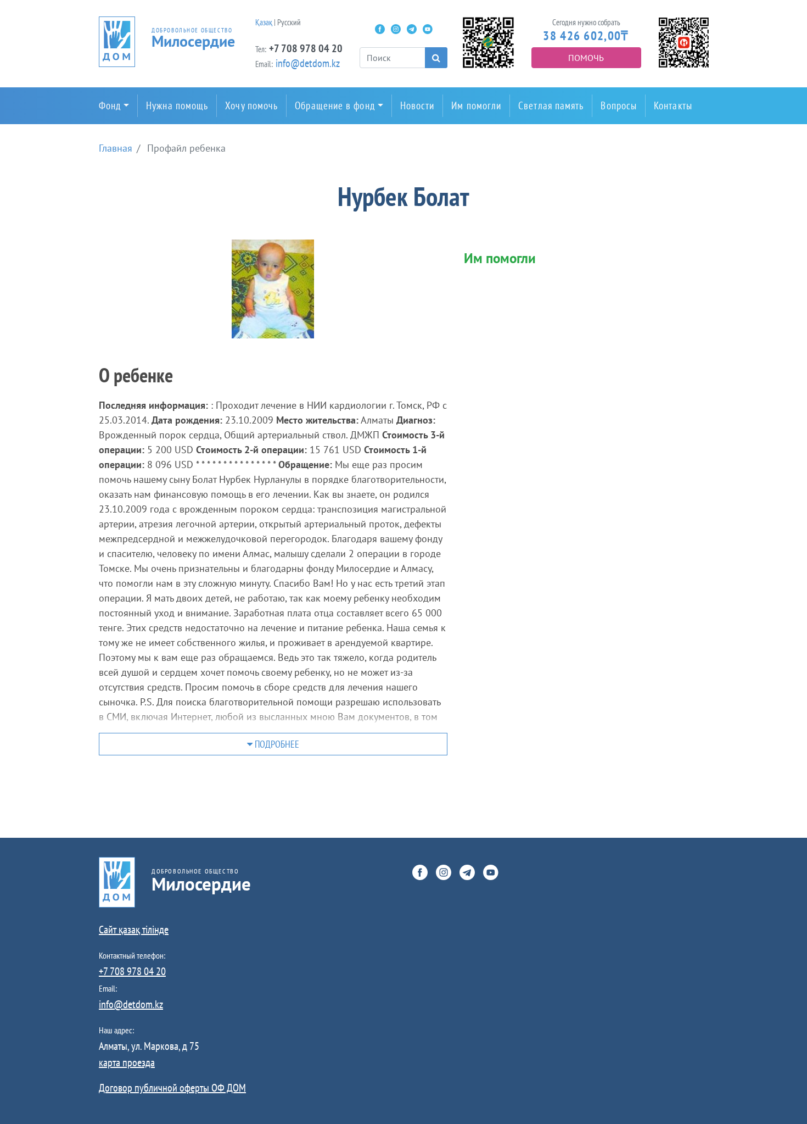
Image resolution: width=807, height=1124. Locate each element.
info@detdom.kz (308, 63)
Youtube (428, 29)
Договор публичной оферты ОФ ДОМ (172, 1088)
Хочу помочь (251, 105)
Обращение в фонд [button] (334, 105)
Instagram (396, 29)
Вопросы (619, 105)
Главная (115, 148)
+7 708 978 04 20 (306, 48)
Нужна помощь (177, 105)
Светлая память (551, 105)
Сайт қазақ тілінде (134, 929)
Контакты (673, 105)
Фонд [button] (110, 105)
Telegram (412, 29)
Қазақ (263, 22)
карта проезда (127, 1062)
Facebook (380, 29)
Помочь (586, 57)
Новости (417, 105)
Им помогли (476, 105)
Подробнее (276, 744)
